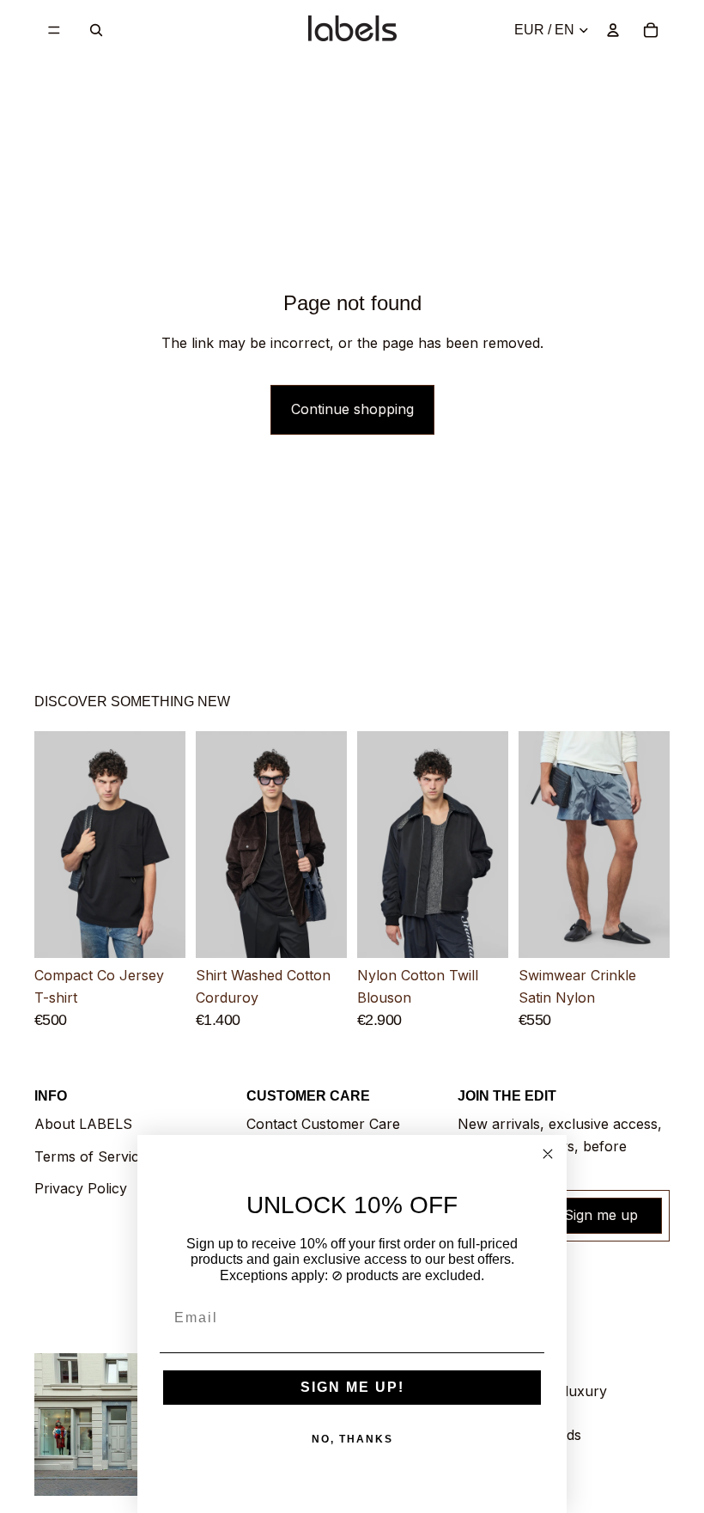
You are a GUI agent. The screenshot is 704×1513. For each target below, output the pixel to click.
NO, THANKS (352, 1439)
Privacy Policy (80, 1188)
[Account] (613, 30)
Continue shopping (352, 409)
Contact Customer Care (323, 1123)
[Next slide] (166, 844)
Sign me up (601, 1214)
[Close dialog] (547, 1154)
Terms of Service (90, 1156)
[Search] (96, 30)
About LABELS (83, 1123)
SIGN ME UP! (352, 1387)
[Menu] (54, 30)
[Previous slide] (53, 844)
